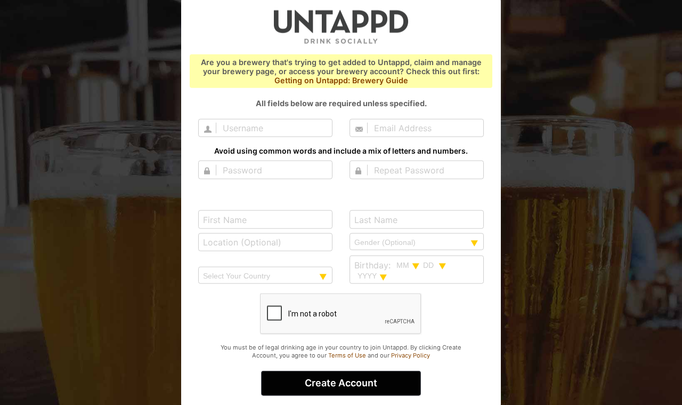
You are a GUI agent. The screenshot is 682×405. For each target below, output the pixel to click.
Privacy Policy (410, 355)
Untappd (341, 26)
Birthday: (372, 265)
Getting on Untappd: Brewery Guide (341, 80)
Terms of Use (347, 355)
